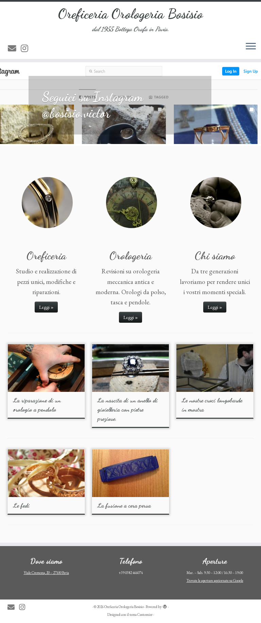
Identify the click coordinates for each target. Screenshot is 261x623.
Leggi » (46, 307)
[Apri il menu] (251, 47)
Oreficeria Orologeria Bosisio (130, 13)
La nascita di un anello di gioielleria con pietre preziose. (128, 409)
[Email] (14, 48)
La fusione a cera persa (124, 505)
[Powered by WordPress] (164, 605)
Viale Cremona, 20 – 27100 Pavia (46, 572)
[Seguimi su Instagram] (27, 48)
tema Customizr (141, 614)
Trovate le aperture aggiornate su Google (215, 580)
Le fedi (21, 505)
